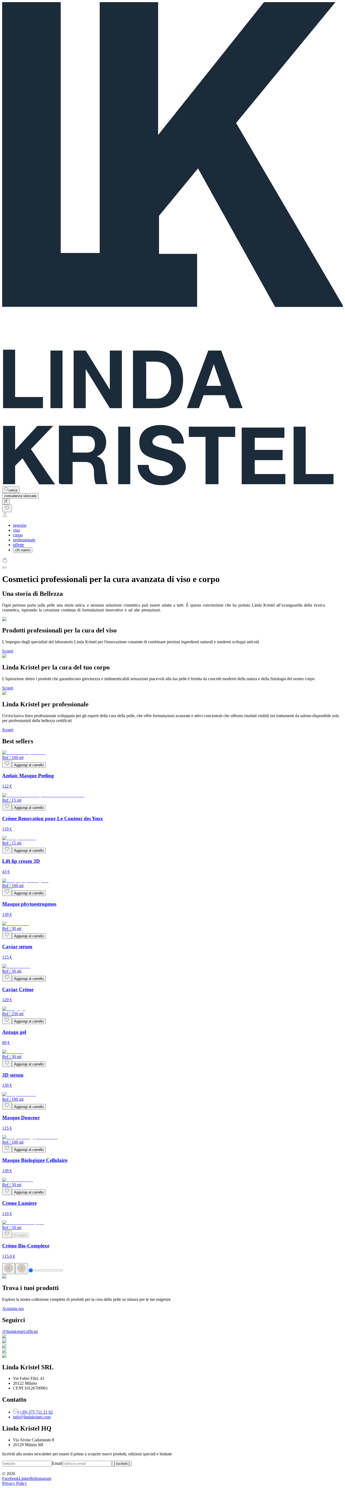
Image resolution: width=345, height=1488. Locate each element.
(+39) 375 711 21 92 (35, 1412)
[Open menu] (4, 567)
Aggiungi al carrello (29, 765)
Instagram (42, 1478)
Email (57, 1463)
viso (16, 530)
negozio (19, 525)
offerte (18, 544)
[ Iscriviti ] (122, 1464)
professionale (24, 540)
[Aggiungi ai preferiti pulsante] (7, 764)
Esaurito (20, 1235)
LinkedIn (26, 1478)
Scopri (7, 651)
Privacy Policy (14, 1483)
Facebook (10, 1478)
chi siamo (22, 550)
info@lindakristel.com (32, 1417)
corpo (18, 535)
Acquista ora (13, 1308)
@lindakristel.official (20, 1331)
